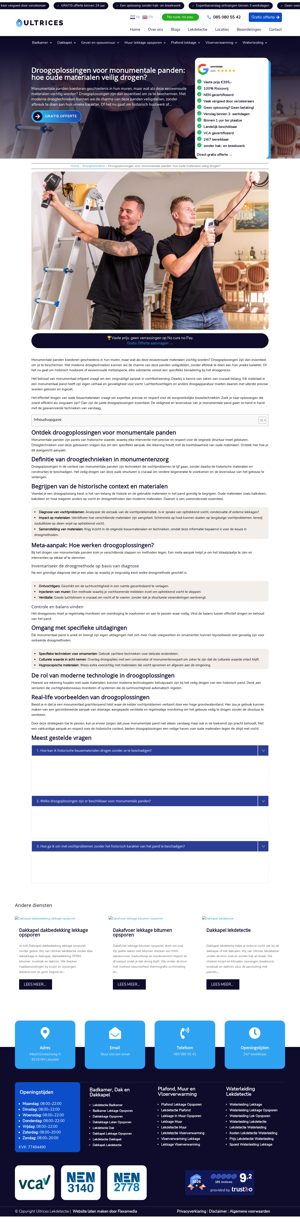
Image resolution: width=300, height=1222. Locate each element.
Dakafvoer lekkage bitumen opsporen (142, 932)
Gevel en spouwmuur (98, 43)
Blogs (175, 30)
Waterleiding (252, 43)
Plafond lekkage (183, 43)
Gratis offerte (263, 17)
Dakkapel (64, 43)
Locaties (222, 30)
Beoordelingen (249, 30)
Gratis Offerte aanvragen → (150, 343)
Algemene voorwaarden (250, 1211)
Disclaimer (218, 1211)
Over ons (155, 30)
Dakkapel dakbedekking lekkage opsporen (53, 932)
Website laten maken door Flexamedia (105, 1211)
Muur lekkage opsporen (143, 43)
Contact (275, 30)
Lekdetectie (197, 30)
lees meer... (35, 984)
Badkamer (40, 43)
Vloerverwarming (219, 43)
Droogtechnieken (93, 166)
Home (135, 30)
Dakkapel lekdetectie (228, 930)
